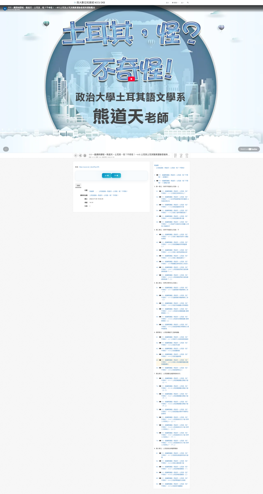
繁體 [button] (175, 3)
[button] (183, 2)
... (96, 191)
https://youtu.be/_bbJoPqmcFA (89, 167)
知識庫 (91, 191)
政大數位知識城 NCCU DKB (91, 2)
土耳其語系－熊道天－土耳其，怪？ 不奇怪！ (113, 191)
